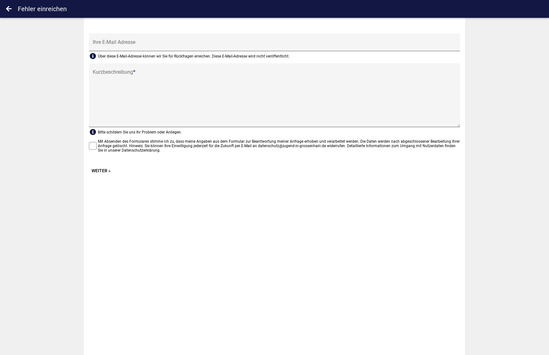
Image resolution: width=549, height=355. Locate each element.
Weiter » (101, 170)
